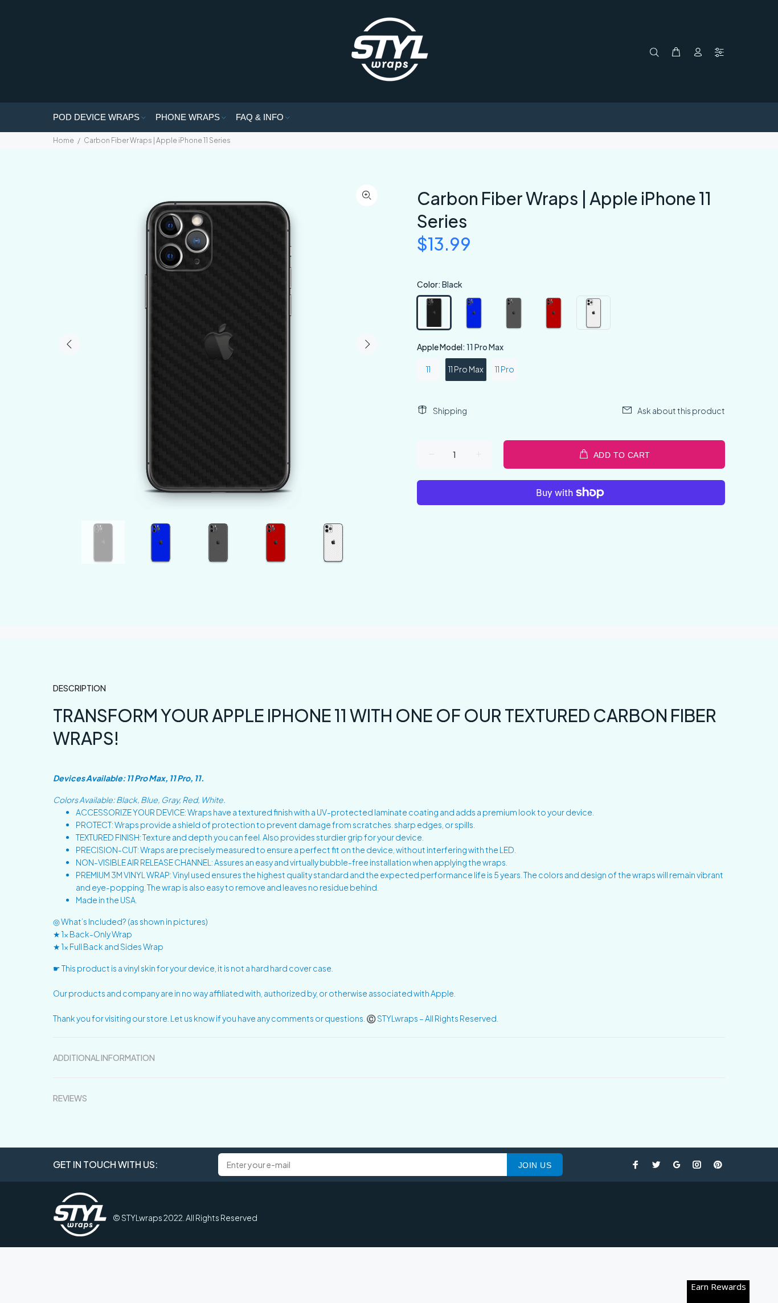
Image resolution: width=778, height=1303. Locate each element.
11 (428, 369)
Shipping (450, 410)
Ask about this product (681, 410)
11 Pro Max (466, 369)
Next (367, 344)
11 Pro (504, 369)
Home (63, 140)
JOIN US (534, 1165)
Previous (69, 344)
